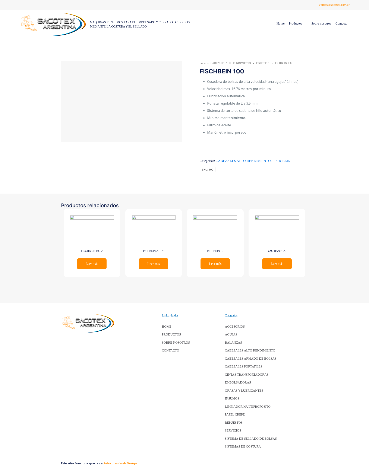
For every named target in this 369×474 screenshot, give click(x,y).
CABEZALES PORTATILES (243, 366)
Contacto (170, 350)
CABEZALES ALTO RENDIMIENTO (231, 63)
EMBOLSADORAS (238, 382)
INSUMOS (232, 398)
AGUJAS (231, 334)
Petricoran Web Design (120, 463)
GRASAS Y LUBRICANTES (244, 390)
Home (166, 326)
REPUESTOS (234, 422)
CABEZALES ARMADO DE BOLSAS (250, 358)
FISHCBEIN (262, 63)
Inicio (202, 63)
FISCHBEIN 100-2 (92, 250)
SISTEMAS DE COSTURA (243, 446)
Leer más (92, 263)
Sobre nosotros (176, 342)
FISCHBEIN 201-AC (153, 250)
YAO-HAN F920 (277, 250)
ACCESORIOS (235, 326)
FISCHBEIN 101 (215, 250)
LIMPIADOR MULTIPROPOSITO (248, 406)
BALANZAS (233, 342)
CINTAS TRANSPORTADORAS (246, 374)
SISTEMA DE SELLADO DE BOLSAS (251, 438)
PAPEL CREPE (235, 414)
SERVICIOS (233, 430)
